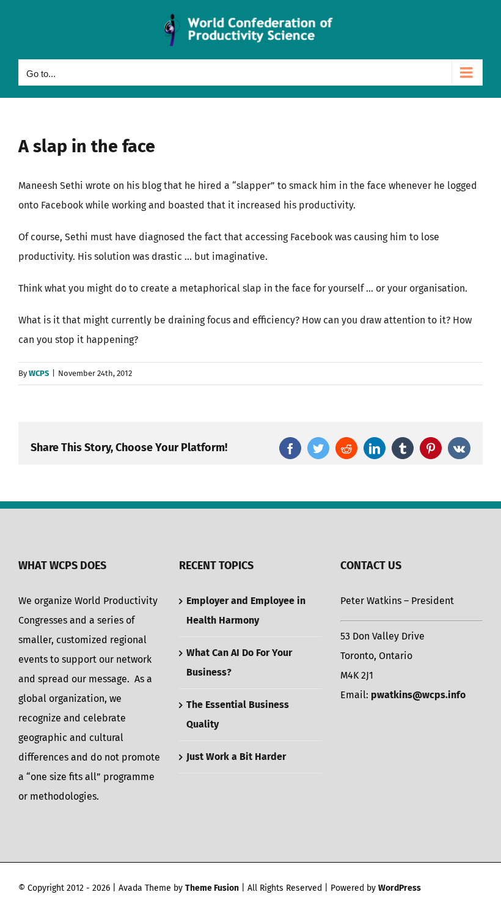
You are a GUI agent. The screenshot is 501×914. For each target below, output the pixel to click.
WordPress (399, 888)
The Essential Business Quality (237, 714)
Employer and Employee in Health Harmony (245, 610)
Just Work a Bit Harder (236, 756)
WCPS (39, 373)
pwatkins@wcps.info (418, 695)
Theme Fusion (212, 888)
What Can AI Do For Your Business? (239, 662)
